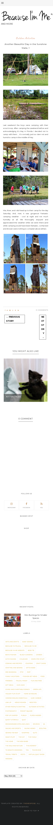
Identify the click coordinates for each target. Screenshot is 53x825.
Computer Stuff (38, 659)
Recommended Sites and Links (17, 724)
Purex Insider (35, 715)
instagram (11, 507)
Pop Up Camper (11, 715)
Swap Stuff (10, 737)
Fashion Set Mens (30, 676)
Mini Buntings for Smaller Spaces (35, 616)
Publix (23, 715)
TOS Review (36, 750)
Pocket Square (26, 711)
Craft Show (41, 663)
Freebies (8, 681)
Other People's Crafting (15, 707)
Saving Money (30, 728)
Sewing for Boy (11, 733)
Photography (11, 711)
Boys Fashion (10, 655)
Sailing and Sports (13, 728)
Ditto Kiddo (30, 668)
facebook (26, 507)
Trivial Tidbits (11, 754)
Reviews (36, 724)
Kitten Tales (13, 397)
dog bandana (10, 672)
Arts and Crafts (12, 642)
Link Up (8, 702)
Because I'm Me (31, 646)
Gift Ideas (9, 685)
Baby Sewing (27, 642)
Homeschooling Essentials (16, 698)
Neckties (33, 702)
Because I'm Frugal (13, 646)
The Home (9, 741)
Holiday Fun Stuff (12, 694)
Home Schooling (30, 694)
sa (44, 724)
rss (41, 507)
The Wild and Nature (14, 746)
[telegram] (10, 310)
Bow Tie (31, 650)
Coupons (29, 663)
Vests (22, 754)
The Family (32, 737)
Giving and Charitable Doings (17, 689)
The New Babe (22, 741)
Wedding (8, 759)
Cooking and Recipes (13, 663)
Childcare (24, 659)
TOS (27, 750)
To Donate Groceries (13, 750)
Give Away (21, 685)
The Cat (22, 737)
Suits (35, 733)
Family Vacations (12, 676)
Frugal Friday (21, 681)
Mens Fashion (20, 702)
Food (43, 676)
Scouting (42, 728)
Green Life (37, 689)
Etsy (22, 672)
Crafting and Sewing (14, 668)
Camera (39, 655)
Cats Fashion (10, 659)
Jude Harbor (36, 698)
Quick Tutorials (11, 720)
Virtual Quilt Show (36, 754)
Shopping (25, 733)
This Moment (31, 746)
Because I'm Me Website (14, 650)
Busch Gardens (26, 655)
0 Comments (42, 310)
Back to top (30, 811)
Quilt (24, 720)
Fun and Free (36, 681)
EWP (28, 672)
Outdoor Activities (25, 38)
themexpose (29, 803)
